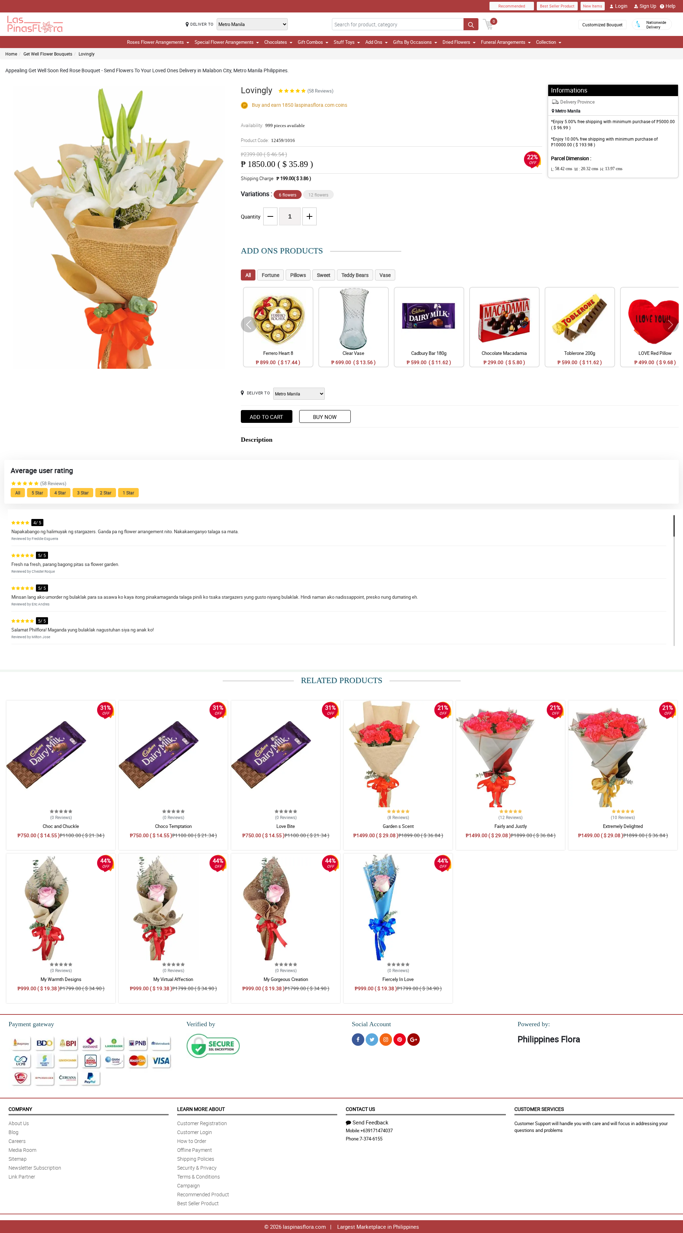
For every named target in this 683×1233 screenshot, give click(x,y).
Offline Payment (194, 1150)
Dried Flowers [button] (456, 42)
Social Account (371, 1024)
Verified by (200, 1024)
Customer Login (194, 1132)
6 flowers (287, 195)
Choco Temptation (173, 826)
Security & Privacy (197, 1167)
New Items (592, 6)
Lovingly (87, 54)
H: (611, 169)
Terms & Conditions (198, 1176)
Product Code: (268, 140)
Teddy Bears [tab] (355, 275)
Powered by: (534, 1024)
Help (671, 5)
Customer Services (539, 1109)
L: (561, 169)
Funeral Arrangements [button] (503, 42)
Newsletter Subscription (35, 1167)
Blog (13, 1132)
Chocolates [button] (275, 42)
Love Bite (285, 826)
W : (586, 169)
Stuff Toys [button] (344, 42)
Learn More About (201, 1109)
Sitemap (18, 1158)
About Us (19, 1123)
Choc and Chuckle (61, 826)
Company (20, 1109)
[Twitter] (372, 1039)
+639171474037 (376, 1130)
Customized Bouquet (602, 24)
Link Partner (22, 1176)
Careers (17, 1141)
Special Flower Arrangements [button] (224, 42)
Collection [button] (546, 42)
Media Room (22, 1150)
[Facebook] (358, 1039)
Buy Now (325, 416)
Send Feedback (370, 1122)
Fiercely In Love (398, 979)
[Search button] (471, 24)
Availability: (273, 125)
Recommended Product (203, 1194)
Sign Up (648, 5)
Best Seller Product (557, 6)
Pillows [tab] (298, 275)
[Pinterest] (399, 1039)
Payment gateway (31, 1024)
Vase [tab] (385, 275)
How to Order (191, 1141)
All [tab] (248, 275)
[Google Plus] (413, 1039)
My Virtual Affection (173, 979)
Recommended (511, 6)
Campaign (188, 1185)
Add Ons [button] (373, 42)
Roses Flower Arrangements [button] (155, 42)
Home (11, 54)
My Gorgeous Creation (286, 979)
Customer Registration (202, 1123)
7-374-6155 (371, 1138)
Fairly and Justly (510, 826)
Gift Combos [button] (310, 42)
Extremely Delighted (623, 826)
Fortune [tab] (270, 275)
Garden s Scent (398, 826)
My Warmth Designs (61, 979)
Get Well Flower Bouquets (47, 54)
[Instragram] (386, 1039)
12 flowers (318, 195)
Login (621, 5)
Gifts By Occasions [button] (412, 42)
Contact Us (360, 1109)
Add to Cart (266, 416)
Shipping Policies (195, 1158)
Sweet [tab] (323, 275)
